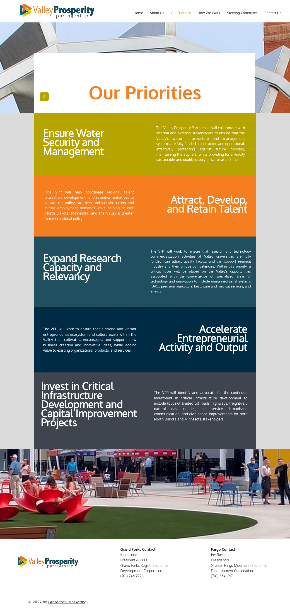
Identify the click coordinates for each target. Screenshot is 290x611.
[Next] (44, 96)
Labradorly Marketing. (67, 602)
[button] (273, 13)
